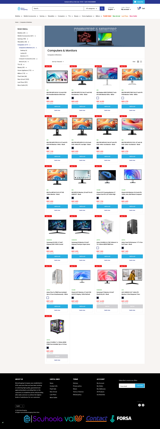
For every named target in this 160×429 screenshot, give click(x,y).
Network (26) (23, 61)
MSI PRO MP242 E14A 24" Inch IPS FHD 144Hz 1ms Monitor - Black (107, 143)
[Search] (102, 8)
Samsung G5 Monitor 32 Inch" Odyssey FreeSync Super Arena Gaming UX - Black (81, 243)
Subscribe (140, 2)
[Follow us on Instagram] (143, 405)
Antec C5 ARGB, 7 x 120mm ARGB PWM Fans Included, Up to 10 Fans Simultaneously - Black (57, 343)
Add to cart (57, 106)
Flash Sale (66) (22, 76)
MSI (47, 90)
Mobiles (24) (22, 33)
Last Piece (125, 16)
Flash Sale (107, 16)
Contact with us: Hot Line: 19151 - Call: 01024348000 (80, 2)
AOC (123, 290)
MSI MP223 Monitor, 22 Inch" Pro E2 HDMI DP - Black (82, 193)
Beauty (76, 16)
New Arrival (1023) (23, 79)
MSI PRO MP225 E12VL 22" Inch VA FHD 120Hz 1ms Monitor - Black (132, 143)
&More (98, 16)
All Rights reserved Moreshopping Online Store (27, 412)
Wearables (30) (22, 42)
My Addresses (101, 389)
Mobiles (17, 16)
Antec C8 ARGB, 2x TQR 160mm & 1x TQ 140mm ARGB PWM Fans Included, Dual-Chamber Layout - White (107, 243)
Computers (61, 16)
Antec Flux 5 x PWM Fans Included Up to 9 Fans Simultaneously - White (57, 293)
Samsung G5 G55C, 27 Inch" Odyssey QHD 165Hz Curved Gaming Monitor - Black (55, 243)
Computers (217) (23, 45)
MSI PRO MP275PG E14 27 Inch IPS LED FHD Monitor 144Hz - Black (57, 143)
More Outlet (133, 16)
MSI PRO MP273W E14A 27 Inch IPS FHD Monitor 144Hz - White (132, 93)
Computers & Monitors (26, 22)
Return (75, 389)
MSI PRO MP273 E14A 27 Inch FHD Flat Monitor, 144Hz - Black (82, 93)
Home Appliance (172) (25, 70)
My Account (100, 383)
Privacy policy (77, 386)
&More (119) (22, 73)
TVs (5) (20, 64)
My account (125, 9)
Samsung (49, 240)
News (51, 383)
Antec (98, 240)
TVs (69, 16)
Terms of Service (78, 392)
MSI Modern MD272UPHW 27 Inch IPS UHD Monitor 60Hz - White (106, 93)
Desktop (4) (23, 50)
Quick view (57, 110)
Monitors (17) (24, 56)
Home (16, 22)
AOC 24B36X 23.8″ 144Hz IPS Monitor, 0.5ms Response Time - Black (131, 293)
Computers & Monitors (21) (27, 47)
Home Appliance (87, 16)
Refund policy (77, 395)
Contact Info (54, 386)
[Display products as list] (141, 61)
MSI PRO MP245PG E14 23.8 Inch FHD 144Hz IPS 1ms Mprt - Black (81, 143)
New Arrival (116, 16)
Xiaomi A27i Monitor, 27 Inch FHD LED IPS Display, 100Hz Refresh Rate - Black (81, 293)
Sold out (107, 306)
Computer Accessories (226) (27, 59)
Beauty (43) (21, 67)
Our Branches (101, 395)
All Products (100, 392)
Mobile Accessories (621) (26, 36)
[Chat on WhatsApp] (4, 424)
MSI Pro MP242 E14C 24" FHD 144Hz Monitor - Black (55, 193)
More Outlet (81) (23, 85)
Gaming (42, 16)
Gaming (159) (22, 39)
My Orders (100, 386)
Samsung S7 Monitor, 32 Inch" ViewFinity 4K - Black (105, 293)
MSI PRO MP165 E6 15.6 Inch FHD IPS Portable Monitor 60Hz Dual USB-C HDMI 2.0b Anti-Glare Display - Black (57, 93)
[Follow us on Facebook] (139, 405)
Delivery (75, 383)
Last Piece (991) (23, 82)
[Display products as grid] (138, 61)
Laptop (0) (23, 53)
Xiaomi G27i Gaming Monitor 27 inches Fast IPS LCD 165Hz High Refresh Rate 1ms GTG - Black (106, 193)
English (18, 406)
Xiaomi (98, 190)
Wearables (51, 16)
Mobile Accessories (30, 16)
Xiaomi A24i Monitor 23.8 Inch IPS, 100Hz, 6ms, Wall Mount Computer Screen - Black (132, 193)
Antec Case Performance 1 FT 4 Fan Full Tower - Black (132, 243)
